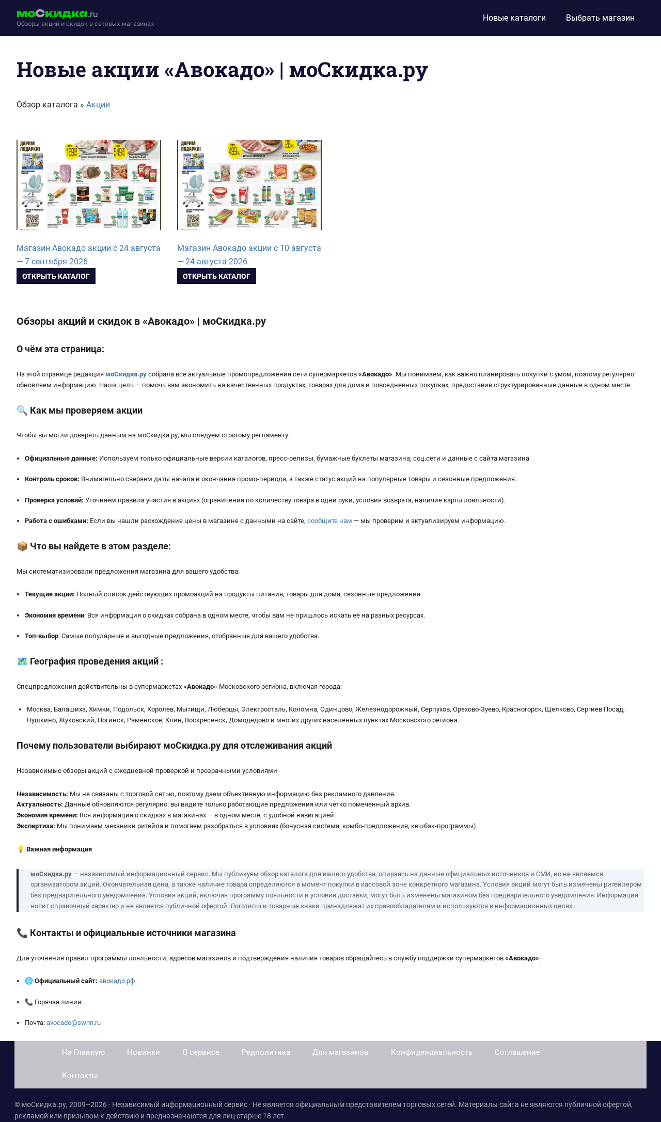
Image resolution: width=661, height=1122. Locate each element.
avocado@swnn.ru (73, 1022)
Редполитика (266, 1052)
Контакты (80, 1075)
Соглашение (517, 1052)
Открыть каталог (56, 276)
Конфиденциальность (432, 1052)
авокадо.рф (117, 981)
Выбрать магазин (600, 18)
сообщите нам (329, 521)
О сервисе (200, 1052)
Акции (98, 104)
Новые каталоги (514, 18)
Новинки (143, 1052)
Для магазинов (340, 1052)
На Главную (83, 1052)
